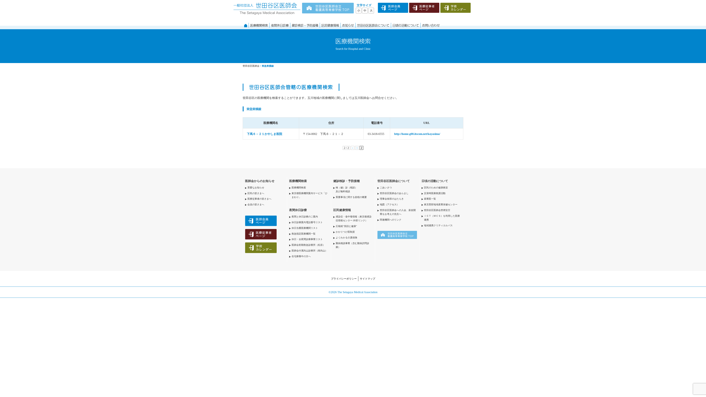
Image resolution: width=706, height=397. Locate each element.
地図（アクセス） (389, 204)
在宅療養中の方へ (301, 256)
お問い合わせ (431, 25)
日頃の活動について (406, 25)
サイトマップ (367, 278)
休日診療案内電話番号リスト (307, 222)
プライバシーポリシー (344, 278)
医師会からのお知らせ (259, 181)
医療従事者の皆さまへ (259, 199)
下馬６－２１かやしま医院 (264, 133)
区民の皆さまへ (255, 193)
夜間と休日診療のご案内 (305, 216)
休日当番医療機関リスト (305, 228)
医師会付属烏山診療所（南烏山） (309, 250)
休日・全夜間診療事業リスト (307, 239)
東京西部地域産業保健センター (440, 204)
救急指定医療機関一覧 (303, 234)
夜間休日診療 (280, 25)
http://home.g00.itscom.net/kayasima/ (417, 133)
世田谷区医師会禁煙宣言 (437, 210)
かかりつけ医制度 (345, 232)
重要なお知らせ (255, 187)
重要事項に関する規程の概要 (351, 197)
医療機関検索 (259, 25)
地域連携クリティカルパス (438, 225)
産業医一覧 (430, 199)
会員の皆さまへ (255, 204)
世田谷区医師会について (373, 25)
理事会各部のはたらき (392, 199)
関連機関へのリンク (390, 220)
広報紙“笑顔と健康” (346, 226)
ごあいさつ (386, 187)
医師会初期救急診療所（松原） (308, 245)
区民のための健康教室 (436, 187)
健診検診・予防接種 (305, 25)
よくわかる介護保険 (346, 237)
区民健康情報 (330, 25)
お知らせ (348, 25)
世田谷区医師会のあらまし (394, 193)
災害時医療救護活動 (434, 193)
